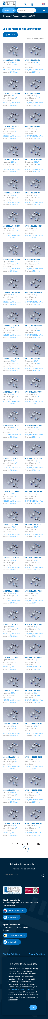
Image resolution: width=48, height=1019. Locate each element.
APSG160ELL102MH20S (33, 724)
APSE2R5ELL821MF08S (11, 392)
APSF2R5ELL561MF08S (33, 624)
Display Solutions (11, 954)
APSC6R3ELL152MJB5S (11, 326)
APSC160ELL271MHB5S (11, 93)
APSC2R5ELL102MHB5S (33, 160)
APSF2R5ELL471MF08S (11, 624)
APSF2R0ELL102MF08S (11, 558)
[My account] (25, 4)
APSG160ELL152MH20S (11, 823)
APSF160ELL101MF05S (11, 458)
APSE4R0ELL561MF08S (33, 392)
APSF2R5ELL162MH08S (11, 591)
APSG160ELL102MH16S (11, 724)
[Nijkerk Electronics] (9, 4)
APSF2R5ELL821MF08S (11, 657)
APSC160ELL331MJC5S (11, 126)
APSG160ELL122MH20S (33, 757)
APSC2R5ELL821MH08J (33, 226)
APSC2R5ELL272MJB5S (33, 193)
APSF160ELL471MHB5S (11, 525)
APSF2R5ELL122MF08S (33, 558)
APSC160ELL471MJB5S (33, 126)
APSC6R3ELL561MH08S (11, 359)
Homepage (7, 16)
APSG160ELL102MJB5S (11, 757)
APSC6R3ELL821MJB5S (33, 359)
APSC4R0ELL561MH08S (11, 292)
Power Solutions (36, 954)
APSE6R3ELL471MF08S (11, 425)
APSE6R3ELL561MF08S (33, 425)
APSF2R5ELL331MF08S (33, 591)
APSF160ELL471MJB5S (33, 525)
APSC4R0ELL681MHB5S (33, 292)
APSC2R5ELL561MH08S (11, 226)
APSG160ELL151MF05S (33, 790)
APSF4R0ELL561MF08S (11, 691)
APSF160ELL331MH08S (33, 491)
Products (16, 16)
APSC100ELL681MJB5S (33, 60)
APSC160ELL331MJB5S (33, 93)
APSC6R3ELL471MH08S (33, 326)
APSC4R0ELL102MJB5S (33, 259)
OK (33, 1007)
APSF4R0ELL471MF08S (33, 657)
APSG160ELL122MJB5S (11, 790)
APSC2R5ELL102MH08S (11, 160)
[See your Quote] (31, 4)
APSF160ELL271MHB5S (11, 491)
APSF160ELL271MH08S (33, 458)
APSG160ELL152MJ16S (33, 823)
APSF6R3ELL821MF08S (33, 691)
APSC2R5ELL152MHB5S (11, 193)
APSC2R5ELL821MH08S (11, 259)
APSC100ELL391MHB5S (11, 60)
